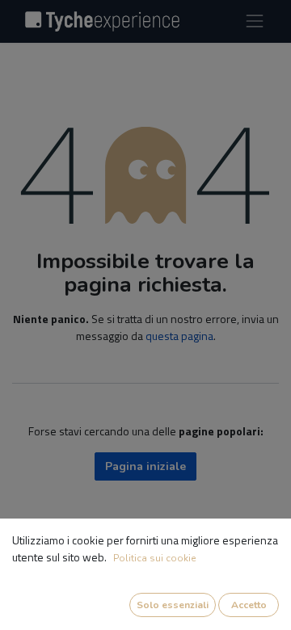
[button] (172, 605)
